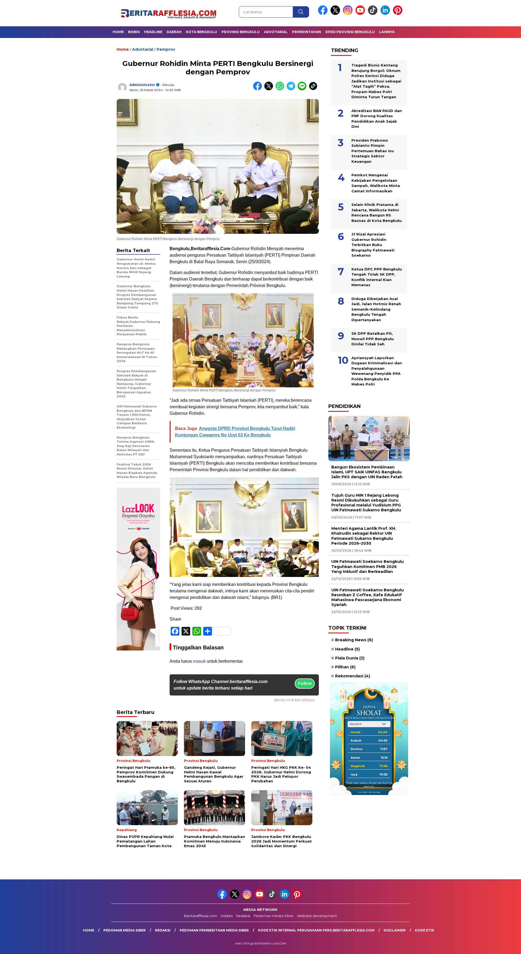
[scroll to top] (501, 945)
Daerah (174, 32)
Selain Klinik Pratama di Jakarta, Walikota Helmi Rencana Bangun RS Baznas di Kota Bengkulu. (376, 212)
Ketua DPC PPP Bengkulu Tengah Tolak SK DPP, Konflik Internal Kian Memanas (376, 277)
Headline (153, 32)
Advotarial (276, 32)
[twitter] (336, 14)
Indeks (227, 916)
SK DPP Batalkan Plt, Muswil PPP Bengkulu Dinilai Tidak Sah (372, 338)
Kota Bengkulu (201, 32)
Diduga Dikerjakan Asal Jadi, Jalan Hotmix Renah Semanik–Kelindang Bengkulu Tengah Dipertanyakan (376, 309)
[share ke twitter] (269, 89)
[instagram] (348, 14)
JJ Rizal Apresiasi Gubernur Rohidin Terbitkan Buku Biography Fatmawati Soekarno (373, 244)
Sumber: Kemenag (369, 792)
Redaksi (243, 916)
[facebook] (323, 14)
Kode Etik (424, 930)
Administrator (142, 85)
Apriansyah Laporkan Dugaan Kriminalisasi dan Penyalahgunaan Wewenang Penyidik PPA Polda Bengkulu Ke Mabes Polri (376, 371)
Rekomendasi (352, 676)
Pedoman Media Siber (274, 916)
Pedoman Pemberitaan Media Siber (214, 930)
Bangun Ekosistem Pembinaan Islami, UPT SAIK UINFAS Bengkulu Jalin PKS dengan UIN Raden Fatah (366, 472)
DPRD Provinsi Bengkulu (350, 32)
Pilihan (345, 667)
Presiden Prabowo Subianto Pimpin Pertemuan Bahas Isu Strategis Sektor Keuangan (372, 151)
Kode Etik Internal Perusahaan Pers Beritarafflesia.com (316, 930)
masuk (199, 661)
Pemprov (166, 49)
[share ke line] (303, 89)
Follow (305, 683)
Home (118, 32)
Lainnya (387, 32)
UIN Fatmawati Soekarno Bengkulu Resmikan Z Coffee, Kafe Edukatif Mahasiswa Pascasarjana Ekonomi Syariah (367, 597)
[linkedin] (386, 14)
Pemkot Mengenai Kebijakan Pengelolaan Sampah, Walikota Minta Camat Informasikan (375, 183)
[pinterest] (398, 14)
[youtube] (361, 14)
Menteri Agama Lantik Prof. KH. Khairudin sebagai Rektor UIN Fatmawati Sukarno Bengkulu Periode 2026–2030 (363, 536)
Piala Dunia (349, 658)
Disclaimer (395, 930)
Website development (317, 916)
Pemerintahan (306, 32)
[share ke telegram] (292, 89)
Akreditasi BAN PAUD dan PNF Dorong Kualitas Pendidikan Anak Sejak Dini (376, 119)
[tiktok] (373, 14)
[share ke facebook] (258, 89)
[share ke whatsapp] (281, 89)
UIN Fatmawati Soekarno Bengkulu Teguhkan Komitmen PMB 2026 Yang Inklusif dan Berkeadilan (367, 566)
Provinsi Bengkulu (240, 32)
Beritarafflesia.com (200, 916)
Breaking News (354, 640)
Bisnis (134, 32)
